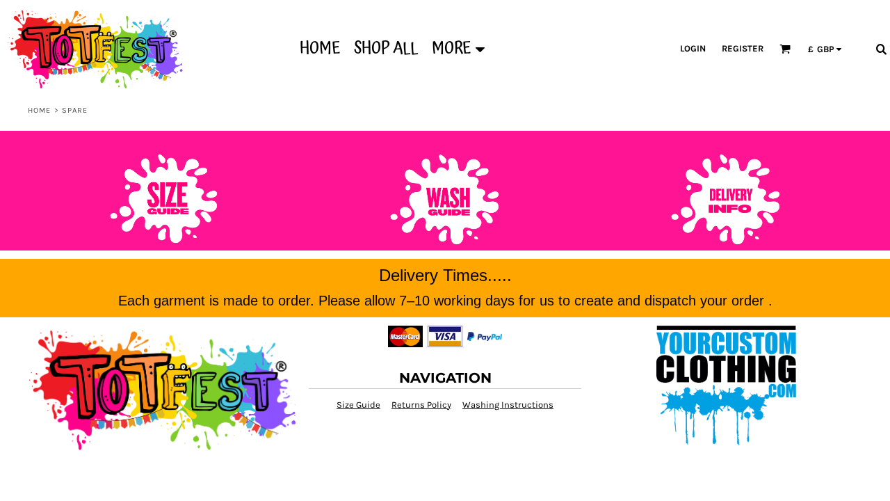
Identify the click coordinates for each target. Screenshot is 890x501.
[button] (785, 48)
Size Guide (358, 404)
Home (39, 110)
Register (742, 48)
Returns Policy (421, 404)
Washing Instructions (507, 404)
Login (693, 48)
